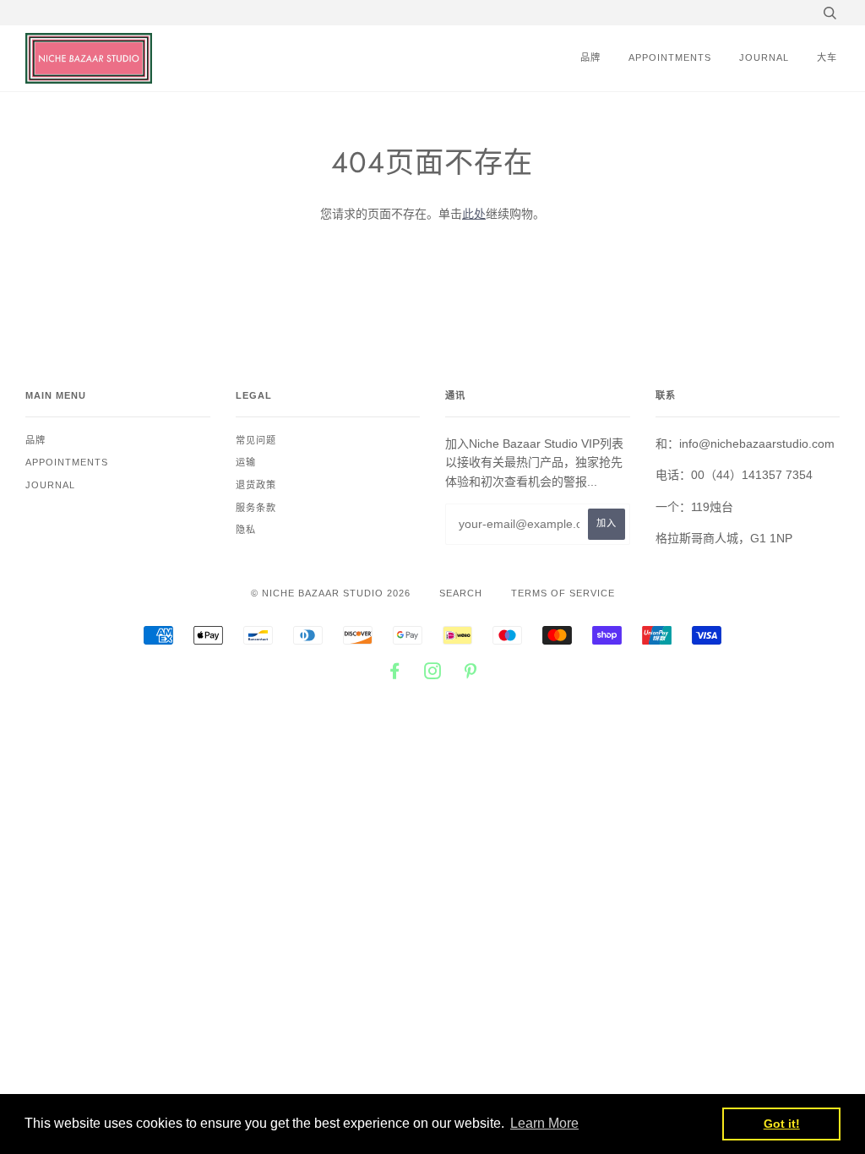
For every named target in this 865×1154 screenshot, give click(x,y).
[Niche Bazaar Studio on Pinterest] (471, 674)
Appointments (669, 57)
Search (460, 593)
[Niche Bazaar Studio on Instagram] (433, 674)
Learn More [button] (544, 1123)
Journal (764, 57)
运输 (246, 462)
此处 (474, 213)
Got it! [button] (782, 1123)
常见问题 (256, 440)
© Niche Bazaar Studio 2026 (331, 593)
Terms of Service (563, 593)
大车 (827, 57)
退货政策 (256, 485)
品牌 (590, 57)
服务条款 (256, 508)
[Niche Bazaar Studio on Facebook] (395, 674)
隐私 (246, 530)
